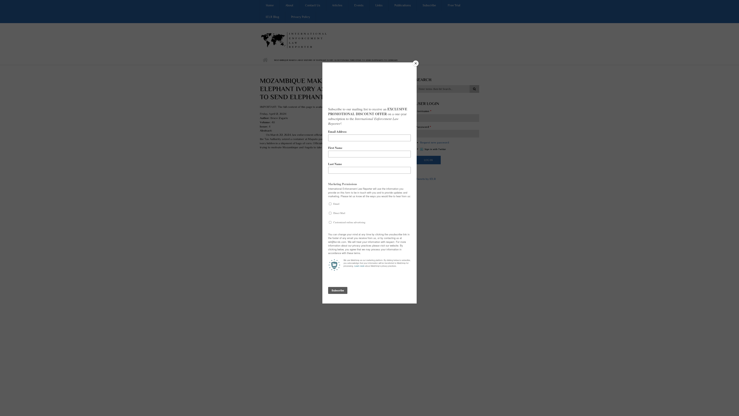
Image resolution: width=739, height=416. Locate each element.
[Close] (416, 63)
